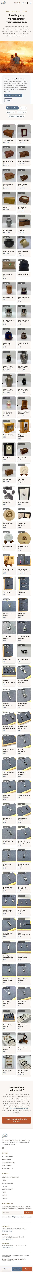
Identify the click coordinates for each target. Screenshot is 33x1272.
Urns (23, 108)
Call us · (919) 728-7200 (13, 95)
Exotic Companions (7, 1168)
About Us (4, 1186)
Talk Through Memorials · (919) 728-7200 (16, 1120)
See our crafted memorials (19, 1108)
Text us (8, 100)
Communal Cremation (8, 1162)
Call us (27, 1269)
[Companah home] (3, 2)
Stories (4, 1192)
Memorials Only (6, 1159)
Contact (4, 1195)
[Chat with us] (23, 3)
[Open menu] (30, 3)
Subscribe (28, 1212)
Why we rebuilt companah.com (22, 1217)
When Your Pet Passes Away (10, 1177)
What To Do (17, 2)
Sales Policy (5, 1198)
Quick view (6, 126)
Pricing (4, 1180)
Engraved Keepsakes (16, 116)
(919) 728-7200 (7, 1231)
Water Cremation (7, 1165)
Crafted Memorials (7, 1183)
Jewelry (10, 112)
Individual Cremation (8, 1156)
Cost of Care (17, 1269)
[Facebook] (3, 1148)
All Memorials (12, 108)
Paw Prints (22, 112)
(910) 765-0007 (7, 1248)
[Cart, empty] (26, 3)
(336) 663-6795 (7, 1239)
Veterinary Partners (7, 1189)
